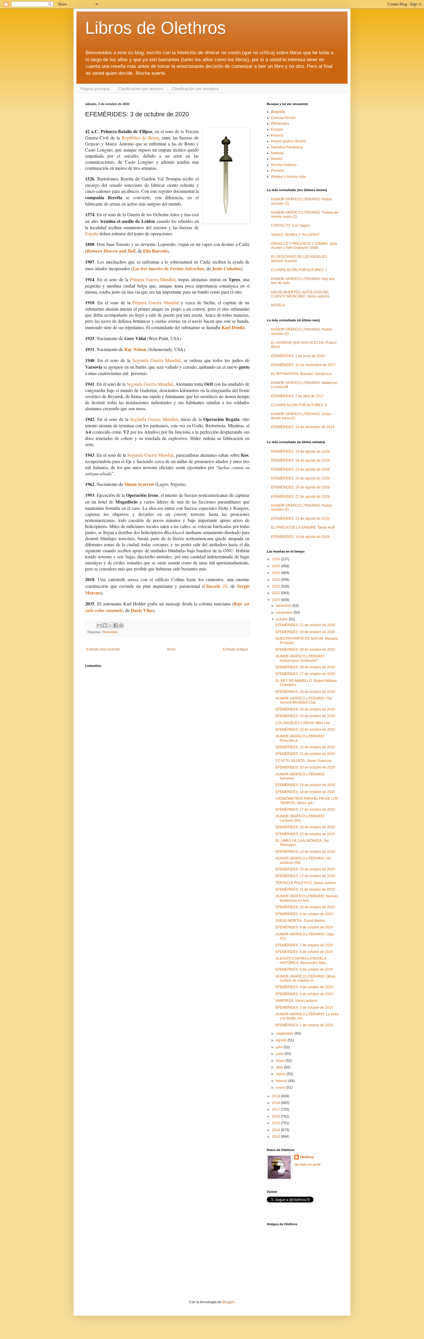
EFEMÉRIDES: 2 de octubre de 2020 (304, 1008)
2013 (276, 1137)
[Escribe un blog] (105, 625)
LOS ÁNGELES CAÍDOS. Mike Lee (302, 723)
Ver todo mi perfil (307, 1165)
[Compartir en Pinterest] (121, 625)
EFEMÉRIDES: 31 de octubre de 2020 (305, 625)
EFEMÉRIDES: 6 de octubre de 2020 (304, 952)
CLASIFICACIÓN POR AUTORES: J (299, 270)
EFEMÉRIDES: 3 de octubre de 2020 (304, 994)
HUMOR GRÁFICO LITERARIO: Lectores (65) (300, 818)
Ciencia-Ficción (283, 118)
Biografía (278, 112)
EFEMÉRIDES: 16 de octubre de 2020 (305, 827)
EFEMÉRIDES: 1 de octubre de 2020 (304, 1025)
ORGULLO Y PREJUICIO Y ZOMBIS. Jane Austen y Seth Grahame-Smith (304, 246)
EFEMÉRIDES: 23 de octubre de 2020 (305, 730)
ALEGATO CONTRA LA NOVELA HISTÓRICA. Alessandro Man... (301, 960)
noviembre (285, 613)
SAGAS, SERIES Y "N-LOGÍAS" (295, 235)
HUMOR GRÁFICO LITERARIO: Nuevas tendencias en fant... (306, 898)
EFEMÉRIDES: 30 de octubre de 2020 (305, 632)
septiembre (285, 1034)
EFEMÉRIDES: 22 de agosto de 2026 (300, 497)
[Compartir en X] (110, 625)
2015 (276, 1123)
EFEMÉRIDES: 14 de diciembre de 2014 (303, 427)
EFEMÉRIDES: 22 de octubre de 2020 (305, 747)
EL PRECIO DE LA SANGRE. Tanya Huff (302, 527)
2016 (276, 1116)
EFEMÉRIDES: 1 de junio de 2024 (298, 356)
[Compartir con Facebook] (116, 625)
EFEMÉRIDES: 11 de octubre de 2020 (305, 889)
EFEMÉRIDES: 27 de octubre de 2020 (305, 674)
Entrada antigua (235, 649)
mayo (281, 1061)
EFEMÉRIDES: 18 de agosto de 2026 (300, 460)
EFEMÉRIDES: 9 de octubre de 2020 (304, 914)
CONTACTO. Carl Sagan (290, 225)
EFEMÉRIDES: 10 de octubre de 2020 (305, 907)
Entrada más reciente (103, 649)
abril (280, 1067)
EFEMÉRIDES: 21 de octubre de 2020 (305, 754)
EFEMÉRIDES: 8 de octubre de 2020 (304, 927)
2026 (276, 559)
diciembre (284, 606)
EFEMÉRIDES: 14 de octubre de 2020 (305, 852)
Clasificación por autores (140, 88)
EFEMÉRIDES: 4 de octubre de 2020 (304, 987)
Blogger (228, 1302)
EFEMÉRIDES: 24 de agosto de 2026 (300, 487)
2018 (276, 1103)
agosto (282, 1040)
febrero (282, 1081)
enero (281, 1088)
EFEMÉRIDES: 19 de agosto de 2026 (300, 452)
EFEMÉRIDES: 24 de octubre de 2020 (305, 716)
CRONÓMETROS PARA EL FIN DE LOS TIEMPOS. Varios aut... (306, 801)
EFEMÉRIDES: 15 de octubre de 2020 (305, 834)
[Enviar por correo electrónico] (99, 625)
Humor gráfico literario (288, 141)
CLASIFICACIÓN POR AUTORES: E (299, 405)
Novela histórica (284, 165)
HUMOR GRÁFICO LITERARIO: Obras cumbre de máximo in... (305, 978)
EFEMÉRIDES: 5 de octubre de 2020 (304, 969)
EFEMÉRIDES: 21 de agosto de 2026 (300, 518)
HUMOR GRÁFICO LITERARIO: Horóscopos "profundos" (300, 658)
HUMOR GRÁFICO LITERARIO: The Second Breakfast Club (303, 700)
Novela (276, 159)
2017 (276, 1109)
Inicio (171, 649)
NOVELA (278, 305)
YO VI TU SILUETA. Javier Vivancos (303, 761)
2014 (276, 1130)
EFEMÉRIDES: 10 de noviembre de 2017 (303, 365)
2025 (276, 566)
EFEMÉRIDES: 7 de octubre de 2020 (304, 945)
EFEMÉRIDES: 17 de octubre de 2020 (305, 809)
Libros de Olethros (155, 28)
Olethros (307, 1157)
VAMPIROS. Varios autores (296, 1001)
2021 (276, 593)
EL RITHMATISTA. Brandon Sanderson (301, 374)
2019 (276, 1096)
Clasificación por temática (195, 88)
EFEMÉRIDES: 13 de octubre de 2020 (305, 869)
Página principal (95, 88)
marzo (281, 1074)
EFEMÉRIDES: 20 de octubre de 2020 (305, 767)
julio (280, 1047)
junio (280, 1054)
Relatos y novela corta (288, 177)
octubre (282, 619)
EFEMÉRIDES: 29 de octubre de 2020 (305, 650)
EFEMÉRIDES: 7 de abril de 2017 (297, 396)
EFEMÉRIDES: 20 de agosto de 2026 (300, 478)
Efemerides (110, 632)
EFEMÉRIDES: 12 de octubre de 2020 (305, 876)
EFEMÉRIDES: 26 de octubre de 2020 (305, 692)
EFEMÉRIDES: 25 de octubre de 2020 (305, 709)
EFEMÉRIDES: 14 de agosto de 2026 (300, 537)
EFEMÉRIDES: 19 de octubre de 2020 (305, 785)
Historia (277, 135)
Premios (277, 171)
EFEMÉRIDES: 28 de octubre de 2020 (305, 667)
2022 (276, 586)
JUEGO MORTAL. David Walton (300, 921)
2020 (276, 600)
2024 (276, 573)
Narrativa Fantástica (287, 147)
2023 (276, 580)
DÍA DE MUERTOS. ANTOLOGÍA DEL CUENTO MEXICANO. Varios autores (300, 294)
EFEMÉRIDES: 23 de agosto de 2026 (300, 469)
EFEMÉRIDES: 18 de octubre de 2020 (305, 792)
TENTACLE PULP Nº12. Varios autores (305, 883)
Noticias (277, 153)
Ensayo (277, 129)
